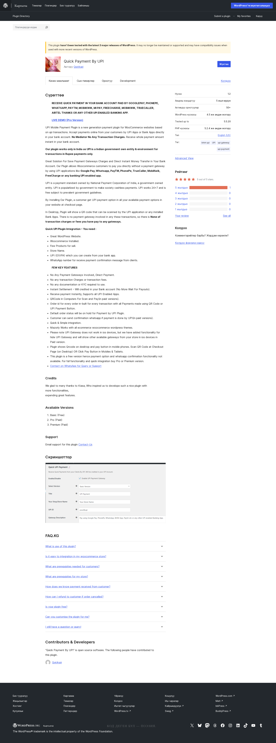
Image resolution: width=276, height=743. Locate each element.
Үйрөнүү (118, 695)
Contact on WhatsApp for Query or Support (75, 366)
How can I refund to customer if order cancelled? (74, 596)
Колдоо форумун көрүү (189, 242)
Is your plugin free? (56, 606)
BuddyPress (223, 711)
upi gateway (223, 142)
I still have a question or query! (63, 626)
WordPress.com (225, 695)
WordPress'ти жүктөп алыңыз (252, 5)
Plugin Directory (21, 16)
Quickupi (78, 66)
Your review (182, 215)
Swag (169, 711)
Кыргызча (48, 725)
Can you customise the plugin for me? (67, 616)
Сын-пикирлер (85, 80)
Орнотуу (107, 80)
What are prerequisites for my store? (66, 576)
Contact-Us (85, 444)
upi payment (223, 149)
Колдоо (226, 80)
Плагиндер (69, 706)
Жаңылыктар (20, 701)
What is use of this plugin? (60, 546)
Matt (219, 701)
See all (227, 215)
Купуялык (18, 711)
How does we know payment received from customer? (77, 586)
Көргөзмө (69, 695)
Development (128, 80)
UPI (213, 142)
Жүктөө (224, 64)
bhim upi (206, 142)
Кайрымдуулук (174, 706)
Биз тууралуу (20, 695)
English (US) (224, 135)
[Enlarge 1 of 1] (161, 467)
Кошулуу (169, 695)
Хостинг (17, 706)
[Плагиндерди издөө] (46, 27)
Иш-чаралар (172, 701)
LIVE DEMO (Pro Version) (67, 120)
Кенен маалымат (59, 80)
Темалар (68, 701)
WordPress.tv (122, 711)
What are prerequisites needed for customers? (72, 566)
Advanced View (184, 158)
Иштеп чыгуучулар (124, 706)
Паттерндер (70, 711)
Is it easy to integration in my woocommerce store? (75, 556)
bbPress (221, 706)
